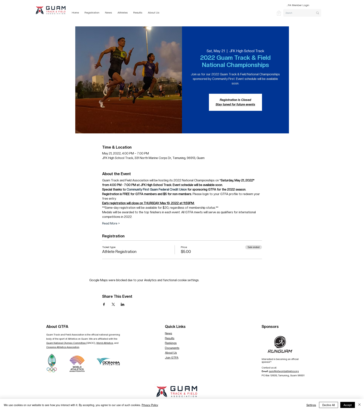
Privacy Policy (150, 405)
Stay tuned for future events (235, 104)
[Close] (359, 405)
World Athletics (104, 343)
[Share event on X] (113, 304)
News (168, 333)
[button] (279, 13)
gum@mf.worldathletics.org (284, 371)
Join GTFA (171, 357)
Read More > (111, 223)
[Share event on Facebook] (104, 304)
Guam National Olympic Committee (66, 343)
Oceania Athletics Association (62, 347)
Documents (172, 348)
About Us (171, 352)
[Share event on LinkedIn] (122, 304)
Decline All (328, 405)
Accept (348, 405)
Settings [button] (311, 405)
